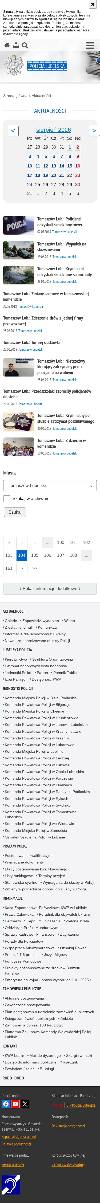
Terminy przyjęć (51, 876)
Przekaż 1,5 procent (22, 954)
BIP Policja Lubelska (80, 1105)
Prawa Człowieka (19, 914)
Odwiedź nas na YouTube (15, 1104)
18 (37, 175)
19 (45, 175)
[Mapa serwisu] (16, 45)
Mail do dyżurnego (45, 1055)
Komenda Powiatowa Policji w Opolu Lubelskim (44, 772)
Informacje (13, 898)
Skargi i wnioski (79, 1055)
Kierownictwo (16, 659)
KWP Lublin (14, 1055)
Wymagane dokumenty (24, 862)
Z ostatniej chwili (19, 627)
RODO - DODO (13, 1078)
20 (53, 175)
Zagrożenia (69, 934)
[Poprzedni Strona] (13, 130)
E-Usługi (47, 1069)
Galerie (11, 621)
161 (8, 567)
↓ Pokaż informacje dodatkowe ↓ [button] (50, 588)
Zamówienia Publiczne (22, 989)
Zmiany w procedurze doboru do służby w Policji (45, 889)
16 (77, 166)
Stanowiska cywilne (21, 882)
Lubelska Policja (17, 650)
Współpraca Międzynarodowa (30, 948)
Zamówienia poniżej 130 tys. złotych (35, 1025)
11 (37, 166)
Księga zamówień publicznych (30, 1018)
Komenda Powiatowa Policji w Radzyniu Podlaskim (47, 791)
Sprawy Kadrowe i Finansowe (30, 934)
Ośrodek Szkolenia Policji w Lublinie (35, 837)
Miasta (9, 473)
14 (61, 166)
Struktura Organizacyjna (52, 659)
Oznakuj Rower (73, 948)
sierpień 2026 (53, 129)
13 (53, 166)
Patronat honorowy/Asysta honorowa (36, 666)
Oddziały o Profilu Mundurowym (31, 928)
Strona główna (15, 95)
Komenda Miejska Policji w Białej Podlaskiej (41, 698)
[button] (90, 45)
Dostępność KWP (46, 679)
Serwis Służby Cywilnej (68, 1164)
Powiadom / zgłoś (19, 1069)
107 (59, 554)
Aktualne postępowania (24, 998)
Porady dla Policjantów (24, 941)
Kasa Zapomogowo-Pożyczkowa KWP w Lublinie (46, 908)
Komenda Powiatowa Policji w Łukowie (37, 765)
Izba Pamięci (15, 679)
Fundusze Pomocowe (23, 961)
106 (46, 554)
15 (69, 166)
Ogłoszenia (51, 921)
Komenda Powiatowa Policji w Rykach (36, 798)
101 (72, 541)
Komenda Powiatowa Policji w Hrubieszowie (41, 718)
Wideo (69, 621)
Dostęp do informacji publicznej (31, 1062)
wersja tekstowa (13, 1164)
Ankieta (67, 1018)
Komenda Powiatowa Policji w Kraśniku (37, 738)
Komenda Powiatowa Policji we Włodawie (39, 823)
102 (85, 541)
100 (59, 541)
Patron (42, 672)
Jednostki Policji (18, 672)
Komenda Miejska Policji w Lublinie (34, 751)
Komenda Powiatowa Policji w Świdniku (38, 805)
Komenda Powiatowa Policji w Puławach (38, 785)
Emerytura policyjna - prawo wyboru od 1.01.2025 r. (48, 980)
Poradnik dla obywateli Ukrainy (65, 914)
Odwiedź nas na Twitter (25, 1104)
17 (29, 175)
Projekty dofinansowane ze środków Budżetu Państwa (42, 970)
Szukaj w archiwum (31, 498)
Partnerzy (13, 921)
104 (21, 554)
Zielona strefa (77, 921)
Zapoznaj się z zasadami (19, 1136)
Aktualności (41, 95)
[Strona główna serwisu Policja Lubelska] (7, 45)
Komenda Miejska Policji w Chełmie (34, 711)
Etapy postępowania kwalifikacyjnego (36, 869)
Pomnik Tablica (66, 672)
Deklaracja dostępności (68, 1125)
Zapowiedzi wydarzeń (40, 621)
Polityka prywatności (16, 1144)
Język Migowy (55, 954)
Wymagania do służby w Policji (68, 882)
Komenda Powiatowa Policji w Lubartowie (39, 745)
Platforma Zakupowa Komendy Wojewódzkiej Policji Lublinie (48, 1034)
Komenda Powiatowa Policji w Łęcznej (37, 758)
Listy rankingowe (19, 876)
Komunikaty (48, 627)
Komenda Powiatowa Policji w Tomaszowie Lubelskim (41, 814)
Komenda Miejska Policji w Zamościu (36, 830)
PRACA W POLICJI (16, 846)
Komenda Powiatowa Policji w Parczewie (39, 778)
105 (33, 554)
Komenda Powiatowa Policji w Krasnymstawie (43, 731)
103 (8, 554)
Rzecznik (70, 1062)
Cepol (31, 921)
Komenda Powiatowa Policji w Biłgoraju (37, 704)
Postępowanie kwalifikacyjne (29, 855)
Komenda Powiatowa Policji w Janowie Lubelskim (46, 724)
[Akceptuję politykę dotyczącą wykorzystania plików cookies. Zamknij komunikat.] (93, 4)
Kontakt (10, 1046)
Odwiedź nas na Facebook (6, 1104)
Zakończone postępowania (27, 1005)
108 (72, 554)
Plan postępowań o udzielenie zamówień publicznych (49, 1012)
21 (61, 175)
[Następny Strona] (94, 130)
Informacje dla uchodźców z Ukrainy (35, 634)
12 (45, 166)
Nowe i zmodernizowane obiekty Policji (37, 641)
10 (29, 166)
